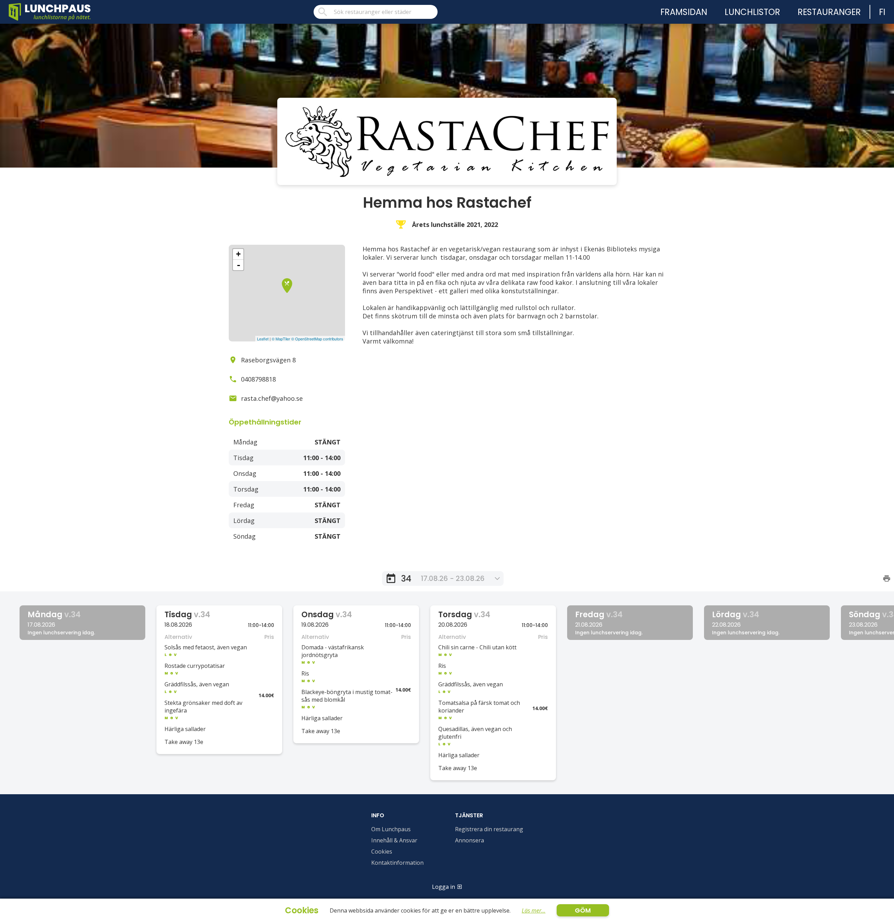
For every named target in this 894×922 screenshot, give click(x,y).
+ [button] (238, 254)
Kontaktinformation (397, 862)
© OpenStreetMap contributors (317, 338)
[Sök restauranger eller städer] (376, 12)
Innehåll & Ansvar (394, 840)
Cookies (381, 851)
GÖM (583, 910)
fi (882, 12)
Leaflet (263, 338)
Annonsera (469, 840)
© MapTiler (281, 338)
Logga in (443, 887)
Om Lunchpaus (391, 829)
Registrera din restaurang (489, 829)
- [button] (238, 265)
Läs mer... (533, 910)
